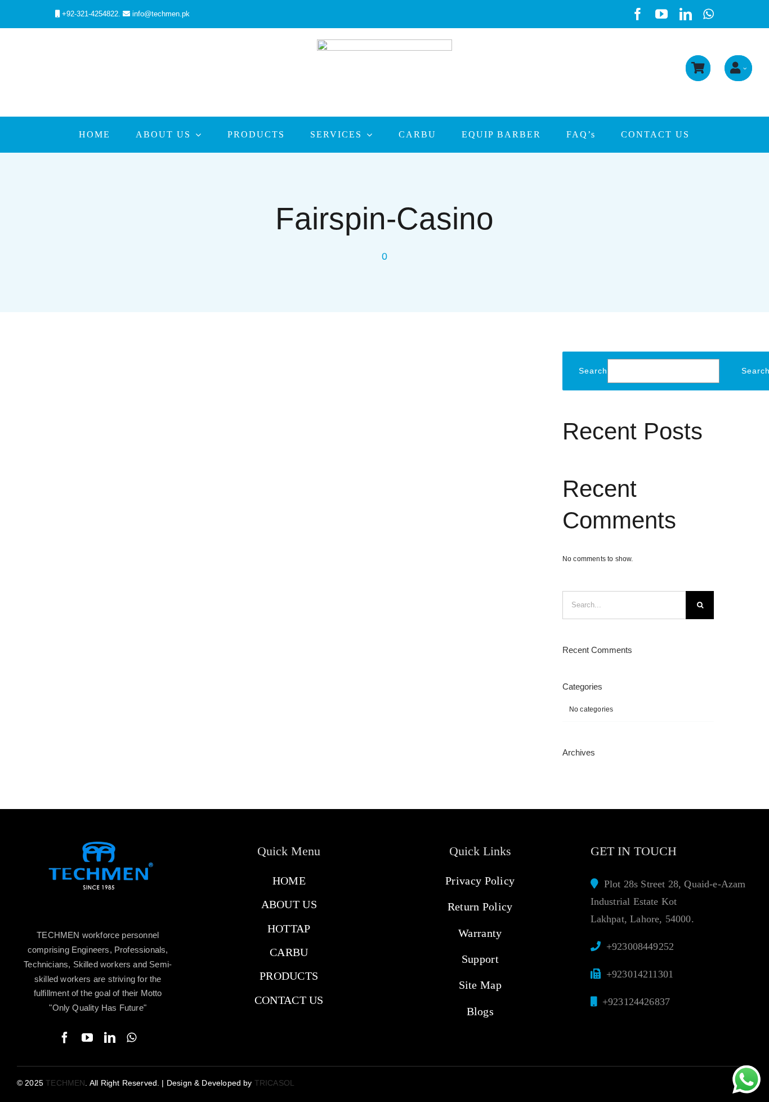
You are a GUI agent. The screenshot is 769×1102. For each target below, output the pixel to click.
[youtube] (661, 14)
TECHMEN (65, 1082)
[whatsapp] (708, 14)
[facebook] (638, 14)
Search (593, 370)
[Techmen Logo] (384, 43)
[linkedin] (685, 14)
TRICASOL (274, 1082)
